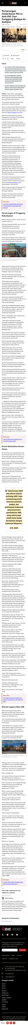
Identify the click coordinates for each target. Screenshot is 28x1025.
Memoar (4, 991)
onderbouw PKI (13, 890)
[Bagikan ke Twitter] (14, 1022)
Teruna (4, 988)
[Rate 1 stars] (2, 50)
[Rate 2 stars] (4, 50)
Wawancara (5, 993)
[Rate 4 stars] (7, 50)
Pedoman (4, 958)
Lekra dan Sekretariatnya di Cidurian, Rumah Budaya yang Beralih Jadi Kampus (13, 205)
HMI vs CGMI (5, 890)
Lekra (19, 890)
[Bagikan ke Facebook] (10, 1022)
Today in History (6, 998)
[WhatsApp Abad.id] (17, 935)
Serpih (3, 986)
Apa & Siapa (5, 995)
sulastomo (12, 892)
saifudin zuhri (5, 892)
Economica (5, 1002)
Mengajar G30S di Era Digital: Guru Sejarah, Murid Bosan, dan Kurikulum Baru (13, 699)
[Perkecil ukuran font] (3, 58)
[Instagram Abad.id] (7, 935)
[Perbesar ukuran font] (7, 58)
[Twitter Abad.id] (3, 935)
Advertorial (5, 1009)
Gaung (4, 1004)
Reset (12, 58)
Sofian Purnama (6, 24)
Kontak (13, 955)
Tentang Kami (6, 955)
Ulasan (4, 1007)
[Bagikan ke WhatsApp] (7, 1022)
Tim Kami (19, 955)
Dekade (4, 1000)
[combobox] (19, 58)
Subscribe (22, 950)
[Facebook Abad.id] (12, 935)
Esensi (24, 27)
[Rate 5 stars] (9, 50)
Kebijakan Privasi (13, 958)
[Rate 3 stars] (6, 50)
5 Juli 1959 (19, 112)
